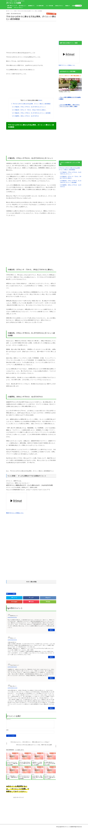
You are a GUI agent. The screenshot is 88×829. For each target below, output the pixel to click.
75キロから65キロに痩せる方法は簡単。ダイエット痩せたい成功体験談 (30, 103)
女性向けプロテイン (59, 5)
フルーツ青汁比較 (49, 5)
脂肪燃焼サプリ (31, 5)
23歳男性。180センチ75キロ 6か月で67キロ (25, 116)
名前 (7, 730)
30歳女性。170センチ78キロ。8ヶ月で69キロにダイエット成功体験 (31, 113)
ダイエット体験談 (12, 593)
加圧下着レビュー (22, 5)
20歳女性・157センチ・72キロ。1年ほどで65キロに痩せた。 (29, 110)
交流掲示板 (74, 5)
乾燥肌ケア (67, 5)
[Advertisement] (31, 37)
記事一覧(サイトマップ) (12, 5)
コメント (8, 719)
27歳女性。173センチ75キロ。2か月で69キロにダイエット (29, 106)
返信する (51, 630)
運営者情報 (9, 7)
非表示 (40, 100)
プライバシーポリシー (18, 7)
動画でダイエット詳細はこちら (15, 513)
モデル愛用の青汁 (40, 5)
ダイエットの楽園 (13, 3)
